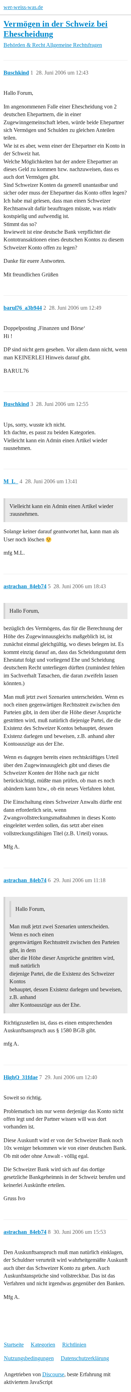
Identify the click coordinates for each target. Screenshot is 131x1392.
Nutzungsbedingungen (29, 1358)
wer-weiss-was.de (23, 7)
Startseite (14, 1345)
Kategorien (43, 1345)
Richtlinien (74, 1345)
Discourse (53, 1374)
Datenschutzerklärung (85, 1358)
